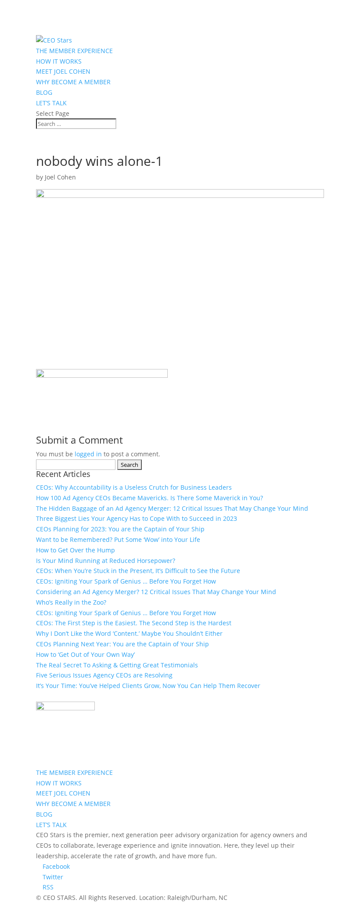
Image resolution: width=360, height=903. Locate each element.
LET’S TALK (51, 103)
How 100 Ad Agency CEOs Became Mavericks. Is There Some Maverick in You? (149, 498)
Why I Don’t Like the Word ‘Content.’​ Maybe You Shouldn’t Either (129, 633)
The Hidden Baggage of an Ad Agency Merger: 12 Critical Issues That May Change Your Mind (172, 508)
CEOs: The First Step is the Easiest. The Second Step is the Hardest (133, 623)
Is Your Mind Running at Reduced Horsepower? (105, 560)
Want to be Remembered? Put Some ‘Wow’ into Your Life (118, 539)
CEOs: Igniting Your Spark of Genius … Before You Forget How (126, 581)
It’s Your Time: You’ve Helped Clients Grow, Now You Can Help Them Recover (148, 685)
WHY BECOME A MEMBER (73, 82)
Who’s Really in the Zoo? (71, 602)
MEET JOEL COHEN (63, 71)
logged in (88, 454)
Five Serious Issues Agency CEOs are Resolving (104, 675)
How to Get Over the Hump (75, 550)
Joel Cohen (60, 177)
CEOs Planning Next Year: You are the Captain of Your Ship (122, 644)
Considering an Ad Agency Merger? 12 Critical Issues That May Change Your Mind (156, 592)
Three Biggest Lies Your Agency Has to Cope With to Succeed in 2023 (136, 518)
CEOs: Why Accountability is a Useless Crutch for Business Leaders (134, 487)
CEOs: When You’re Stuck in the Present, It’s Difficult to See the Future (138, 570)
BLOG (44, 92)
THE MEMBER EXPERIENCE (74, 51)
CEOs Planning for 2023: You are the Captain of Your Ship (120, 529)
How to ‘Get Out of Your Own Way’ (85, 654)
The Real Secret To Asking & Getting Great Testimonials (117, 665)
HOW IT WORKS (59, 61)
